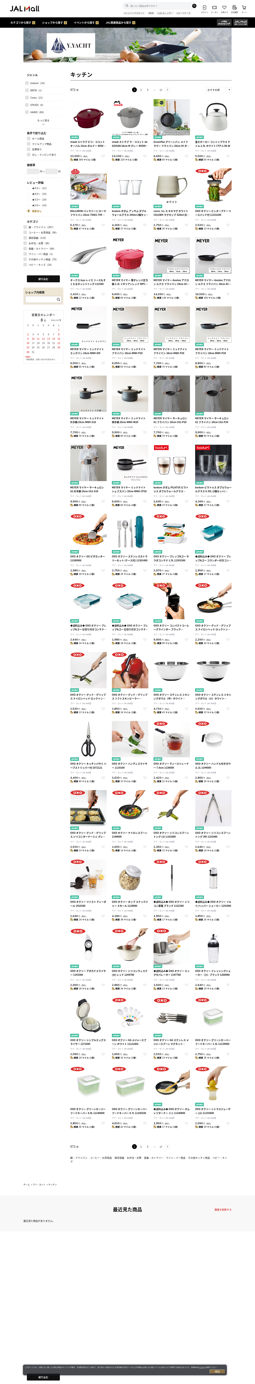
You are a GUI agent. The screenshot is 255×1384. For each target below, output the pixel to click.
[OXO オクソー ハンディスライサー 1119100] (130, 741)
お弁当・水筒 (134, 1157)
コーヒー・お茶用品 (101, 1157)
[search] (194, 6)
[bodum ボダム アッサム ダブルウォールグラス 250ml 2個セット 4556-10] (130, 188)
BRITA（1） (36, 90)
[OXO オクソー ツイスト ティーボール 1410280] (88, 879)
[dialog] (125, 1370)
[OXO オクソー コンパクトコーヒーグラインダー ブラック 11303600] (172, 603)
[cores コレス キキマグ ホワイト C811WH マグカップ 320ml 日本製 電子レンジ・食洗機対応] (172, 188)
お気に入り (103, 156)
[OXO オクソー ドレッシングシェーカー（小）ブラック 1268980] (213, 948)
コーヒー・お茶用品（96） (43, 232)
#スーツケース (183, 13)
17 (161, 90)
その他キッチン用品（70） (43, 259)
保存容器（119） (38, 238)
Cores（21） (37, 97)
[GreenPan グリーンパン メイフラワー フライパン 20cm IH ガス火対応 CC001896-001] (172, 119)
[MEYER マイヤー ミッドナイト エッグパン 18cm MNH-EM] (88, 326)
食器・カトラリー (153, 1157)
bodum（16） (38, 83)
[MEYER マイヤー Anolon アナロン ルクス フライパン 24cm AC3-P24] (172, 257)
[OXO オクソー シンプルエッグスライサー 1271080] (88, 1017)
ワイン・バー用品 (175, 1157)
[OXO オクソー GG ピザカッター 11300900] (88, 534)
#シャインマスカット (134, 13)
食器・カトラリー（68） (42, 248)
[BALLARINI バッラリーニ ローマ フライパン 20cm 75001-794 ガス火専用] (88, 188)
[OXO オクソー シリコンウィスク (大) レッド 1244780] (130, 948)
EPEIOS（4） (37, 105)
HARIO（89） (37, 112)
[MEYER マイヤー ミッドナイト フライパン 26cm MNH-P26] (172, 326)
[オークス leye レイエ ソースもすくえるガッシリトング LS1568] (88, 257)
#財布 (151, 13)
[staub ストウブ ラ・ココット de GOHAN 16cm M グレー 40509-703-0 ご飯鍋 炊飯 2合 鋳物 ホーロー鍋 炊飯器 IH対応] (130, 119)
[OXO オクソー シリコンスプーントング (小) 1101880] (172, 810)
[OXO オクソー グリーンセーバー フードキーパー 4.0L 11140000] (88, 1086)
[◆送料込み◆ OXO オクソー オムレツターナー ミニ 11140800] (172, 1086)
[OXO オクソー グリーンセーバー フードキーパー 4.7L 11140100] (130, 1086)
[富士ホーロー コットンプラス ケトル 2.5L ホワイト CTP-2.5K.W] (213, 119)
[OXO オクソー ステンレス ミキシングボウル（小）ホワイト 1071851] (213, 672)
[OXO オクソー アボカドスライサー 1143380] (88, 948)
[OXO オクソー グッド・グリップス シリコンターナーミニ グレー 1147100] (88, 810)
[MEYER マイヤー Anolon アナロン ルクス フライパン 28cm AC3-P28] (213, 257)
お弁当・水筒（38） (40, 243)
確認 (217, 1371)
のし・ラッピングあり (44, 154)
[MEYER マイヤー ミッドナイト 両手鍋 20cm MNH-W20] (130, 396)
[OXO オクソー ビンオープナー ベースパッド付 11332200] (213, 188)
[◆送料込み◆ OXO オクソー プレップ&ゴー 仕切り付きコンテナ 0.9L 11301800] (88, 603)
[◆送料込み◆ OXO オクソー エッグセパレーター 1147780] (172, 948)
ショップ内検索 (35, 292)
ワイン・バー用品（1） (41, 254)
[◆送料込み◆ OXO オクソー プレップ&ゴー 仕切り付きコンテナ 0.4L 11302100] (130, 603)
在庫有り (37, 149)
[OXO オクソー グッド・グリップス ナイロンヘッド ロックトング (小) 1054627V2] (213, 603)
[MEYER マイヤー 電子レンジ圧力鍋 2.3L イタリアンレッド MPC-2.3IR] (130, 257)
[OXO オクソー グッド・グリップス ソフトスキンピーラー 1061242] (130, 672)
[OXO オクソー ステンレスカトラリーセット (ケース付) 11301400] (130, 534)
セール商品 (38, 138)
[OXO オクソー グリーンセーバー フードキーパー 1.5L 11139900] (213, 1017)
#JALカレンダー (165, 13)
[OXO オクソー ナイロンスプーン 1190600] (130, 810)
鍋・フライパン (78, 1157)
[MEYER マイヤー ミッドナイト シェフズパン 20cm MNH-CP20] (130, 465)
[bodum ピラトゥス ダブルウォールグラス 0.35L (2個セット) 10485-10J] (213, 465)
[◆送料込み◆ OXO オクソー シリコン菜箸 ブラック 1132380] (172, 879)
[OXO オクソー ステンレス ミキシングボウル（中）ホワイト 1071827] (172, 672)
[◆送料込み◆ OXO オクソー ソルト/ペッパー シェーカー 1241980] (213, 879)
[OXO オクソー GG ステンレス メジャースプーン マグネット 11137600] (172, 1017)
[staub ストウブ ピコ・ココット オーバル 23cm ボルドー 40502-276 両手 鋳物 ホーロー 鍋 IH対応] (88, 119)
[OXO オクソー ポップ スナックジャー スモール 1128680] (130, 879)
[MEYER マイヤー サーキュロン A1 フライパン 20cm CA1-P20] (172, 396)
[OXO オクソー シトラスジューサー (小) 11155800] (213, 1086)
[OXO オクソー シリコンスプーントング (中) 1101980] (213, 810)
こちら (202, 1367)
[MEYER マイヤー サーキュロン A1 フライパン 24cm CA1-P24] (213, 396)
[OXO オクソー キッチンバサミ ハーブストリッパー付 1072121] (88, 741)
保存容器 (119, 1157)
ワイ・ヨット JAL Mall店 (80, 150)
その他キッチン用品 (199, 1157)
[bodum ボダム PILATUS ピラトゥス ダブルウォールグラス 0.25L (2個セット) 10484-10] (172, 465)
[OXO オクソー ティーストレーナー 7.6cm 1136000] (172, 741)
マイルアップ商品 (42, 144)
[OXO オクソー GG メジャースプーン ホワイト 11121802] (130, 1017)
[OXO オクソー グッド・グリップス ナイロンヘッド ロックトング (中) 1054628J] (88, 672)
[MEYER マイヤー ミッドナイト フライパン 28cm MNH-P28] (213, 326)
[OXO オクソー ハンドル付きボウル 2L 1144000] (213, 741)
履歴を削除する (223, 1209)
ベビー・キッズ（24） (41, 264)
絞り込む (43, 1377)
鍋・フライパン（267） (42, 227)
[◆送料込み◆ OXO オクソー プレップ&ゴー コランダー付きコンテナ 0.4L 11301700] (213, 534)
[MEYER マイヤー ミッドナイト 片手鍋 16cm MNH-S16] (88, 396)
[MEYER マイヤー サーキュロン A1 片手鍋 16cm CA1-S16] (88, 465)
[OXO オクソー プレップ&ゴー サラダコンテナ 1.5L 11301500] (172, 534)
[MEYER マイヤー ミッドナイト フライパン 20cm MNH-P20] (130, 326)
